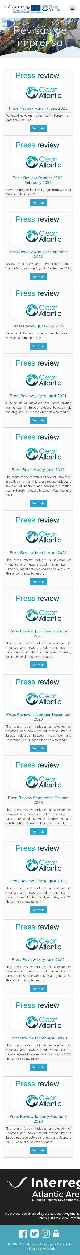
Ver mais (38, 128)
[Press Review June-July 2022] (37, 316)
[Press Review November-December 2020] (37, 705)
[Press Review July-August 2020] (37, 871)
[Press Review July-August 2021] (37, 386)
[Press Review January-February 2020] (37, 1107)
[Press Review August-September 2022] (37, 242)
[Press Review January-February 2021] (37, 621)
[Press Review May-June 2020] (37, 950)
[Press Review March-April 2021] (37, 543)
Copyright (63, 1244)
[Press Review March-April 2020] (37, 1028)
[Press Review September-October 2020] (37, 788)
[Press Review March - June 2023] (37, 98)
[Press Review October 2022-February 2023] (37, 168)
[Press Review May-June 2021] (37, 460)
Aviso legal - (48, 1244)
